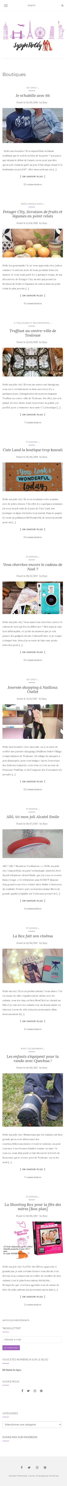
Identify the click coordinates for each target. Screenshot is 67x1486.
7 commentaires (32, 422)
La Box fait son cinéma (33, 935)
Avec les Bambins (32, 1048)
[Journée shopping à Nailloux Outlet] (32, 721)
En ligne (11, 1369)
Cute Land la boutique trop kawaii (33, 449)
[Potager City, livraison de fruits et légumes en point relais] (32, 243)
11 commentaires (33, 303)
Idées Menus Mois (32, 204)
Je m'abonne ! (11, 1347)
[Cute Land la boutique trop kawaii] (32, 476)
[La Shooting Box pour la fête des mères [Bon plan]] (32, 1240)
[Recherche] (62, 5)
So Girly (32, 87)
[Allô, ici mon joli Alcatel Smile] (32, 843)
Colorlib (31, 1476)
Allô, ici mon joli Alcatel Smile (33, 816)
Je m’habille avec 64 (33, 95)
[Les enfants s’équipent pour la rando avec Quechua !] (32, 1100)
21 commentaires (33, 537)
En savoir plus (32, 176)
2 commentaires (32, 1304)
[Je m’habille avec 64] (32, 125)
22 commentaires (33, 660)
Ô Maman (31, 442)
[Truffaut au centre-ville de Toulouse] (32, 362)
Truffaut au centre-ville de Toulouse (32, 333)
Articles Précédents (15, 1320)
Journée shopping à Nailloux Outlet (33, 689)
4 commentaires (32, 908)
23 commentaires (33, 789)
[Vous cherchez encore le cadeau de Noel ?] (32, 598)
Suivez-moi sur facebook (19, 1437)
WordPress (54, 1476)
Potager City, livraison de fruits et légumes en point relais (32, 214)
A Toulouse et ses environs (31, 323)
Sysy (45, 102)
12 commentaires (33, 184)
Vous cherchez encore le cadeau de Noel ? (32, 566)
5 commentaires (32, 1029)
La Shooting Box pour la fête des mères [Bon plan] (33, 1206)
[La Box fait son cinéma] (32, 966)
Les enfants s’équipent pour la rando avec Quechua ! (33, 1058)
